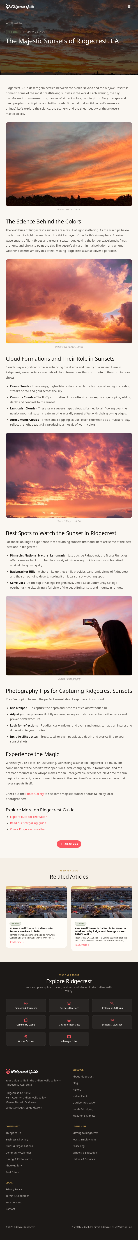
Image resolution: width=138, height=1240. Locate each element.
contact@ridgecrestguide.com (24, 1107)
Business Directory (17, 1139)
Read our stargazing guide (28, 823)
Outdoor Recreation (84, 1102)
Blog (75, 1083)
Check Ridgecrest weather (28, 829)
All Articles (16, 23)
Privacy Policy (14, 1189)
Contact (10, 1209)
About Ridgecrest (83, 1076)
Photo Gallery (34, 794)
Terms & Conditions (17, 1195)
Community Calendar (18, 1152)
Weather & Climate (84, 1115)
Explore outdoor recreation (28, 817)
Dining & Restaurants (19, 1159)
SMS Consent (14, 1202)
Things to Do (13, 1133)
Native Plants (80, 1096)
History (77, 1089)
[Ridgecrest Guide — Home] (20, 6)
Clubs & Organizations (19, 1146)
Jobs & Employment (84, 1139)
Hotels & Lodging (83, 1109)
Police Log (79, 1146)
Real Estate (12, 1172)
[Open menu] (129, 6)
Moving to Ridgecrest (85, 1133)
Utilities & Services (84, 1159)
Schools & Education (85, 1152)
